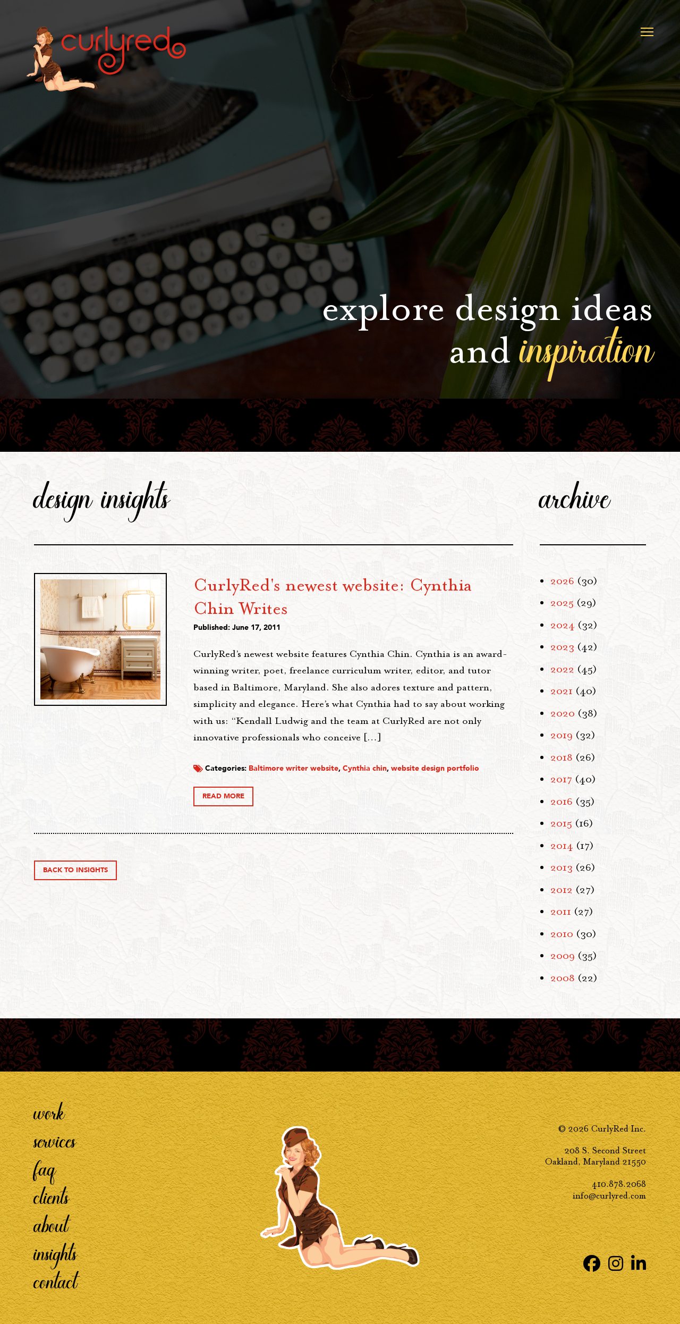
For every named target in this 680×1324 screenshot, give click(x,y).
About (51, 1224)
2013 (561, 867)
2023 (562, 646)
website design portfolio (435, 768)
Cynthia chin (365, 768)
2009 (562, 955)
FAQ (45, 1168)
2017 (561, 779)
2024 (562, 625)
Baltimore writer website (293, 768)
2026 (562, 581)
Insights (55, 1253)
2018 (561, 757)
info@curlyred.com (609, 1195)
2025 (562, 602)
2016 (561, 801)
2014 (561, 845)
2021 (561, 691)
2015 (561, 823)
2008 (562, 978)
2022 (562, 669)
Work (49, 1112)
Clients (51, 1196)
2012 (561, 889)
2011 (560, 911)
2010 (561, 933)
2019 (561, 735)
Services (55, 1140)
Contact (55, 1281)
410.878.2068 (619, 1184)
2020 (562, 713)
